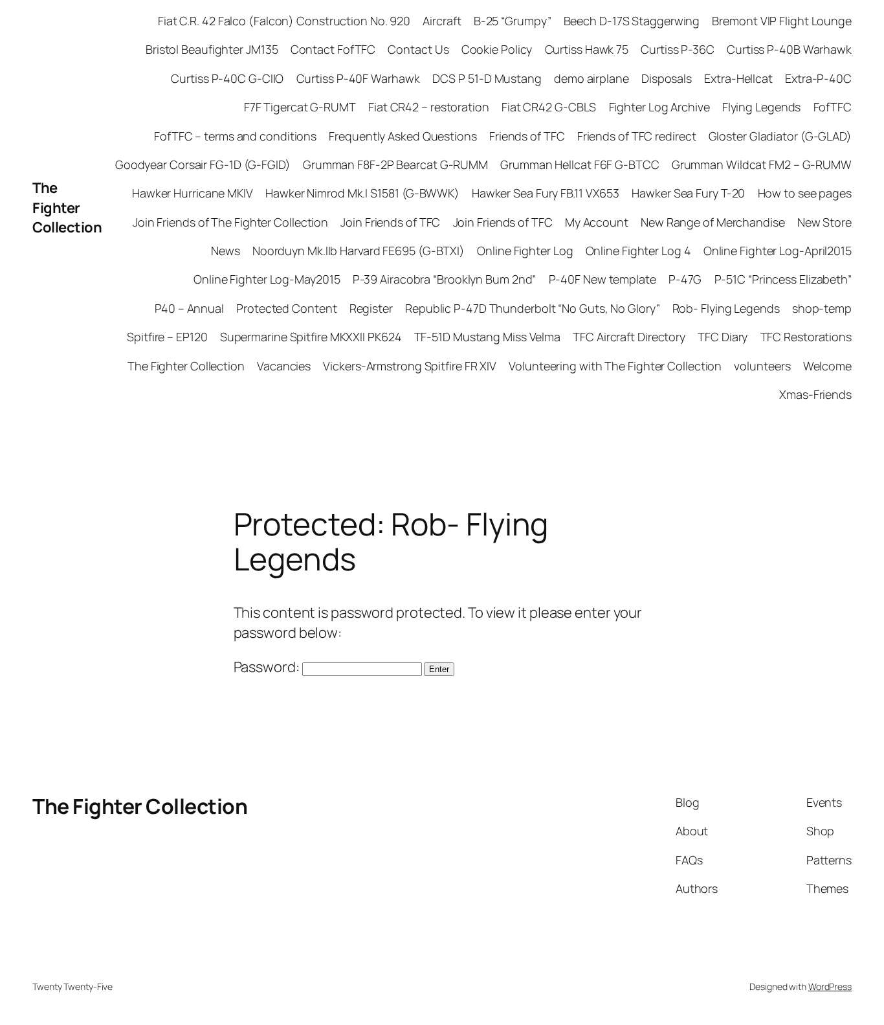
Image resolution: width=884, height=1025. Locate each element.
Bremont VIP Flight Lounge (782, 20)
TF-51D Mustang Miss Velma (487, 336)
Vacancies (284, 366)
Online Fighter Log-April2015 (777, 250)
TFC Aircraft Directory (629, 336)
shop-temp (822, 308)
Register (371, 308)
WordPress (830, 986)
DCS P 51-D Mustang (487, 78)
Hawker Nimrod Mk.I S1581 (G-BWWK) (362, 193)
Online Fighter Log (525, 250)
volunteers (762, 366)
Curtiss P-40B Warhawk (789, 49)
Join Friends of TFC (390, 222)
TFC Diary (722, 336)
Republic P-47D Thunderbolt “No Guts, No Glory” (532, 308)
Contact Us (418, 49)
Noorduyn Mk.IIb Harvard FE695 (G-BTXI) (358, 250)
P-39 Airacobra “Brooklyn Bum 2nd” (444, 279)
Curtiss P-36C (677, 49)
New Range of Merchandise (713, 222)
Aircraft (442, 20)
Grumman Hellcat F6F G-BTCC (579, 164)
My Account (596, 222)
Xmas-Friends (815, 394)
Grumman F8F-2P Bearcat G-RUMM (395, 164)
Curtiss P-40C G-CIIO (227, 78)
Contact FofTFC (333, 49)
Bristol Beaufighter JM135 (212, 49)
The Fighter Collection (67, 208)
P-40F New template (602, 279)
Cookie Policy (497, 49)
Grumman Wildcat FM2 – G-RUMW (762, 164)
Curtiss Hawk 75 (587, 49)
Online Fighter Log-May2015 (266, 279)
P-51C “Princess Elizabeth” (783, 279)
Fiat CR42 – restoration (428, 107)
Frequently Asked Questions (402, 136)
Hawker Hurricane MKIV (192, 193)
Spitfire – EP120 (167, 336)
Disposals (666, 78)
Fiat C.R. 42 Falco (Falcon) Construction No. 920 (284, 20)
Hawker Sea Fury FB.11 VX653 (545, 193)
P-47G (685, 279)
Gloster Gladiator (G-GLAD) (780, 136)
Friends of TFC (527, 136)
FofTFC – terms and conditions (235, 136)
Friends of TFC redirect (636, 136)
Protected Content (286, 308)
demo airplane (591, 78)
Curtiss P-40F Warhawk (358, 78)
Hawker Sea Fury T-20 (688, 193)
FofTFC (832, 107)
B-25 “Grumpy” (512, 20)
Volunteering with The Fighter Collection (615, 366)
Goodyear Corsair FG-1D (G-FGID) (203, 164)
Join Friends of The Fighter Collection (230, 222)
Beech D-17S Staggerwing (632, 20)
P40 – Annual (189, 308)
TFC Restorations (806, 336)
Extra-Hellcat (738, 78)
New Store (824, 222)
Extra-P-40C (818, 78)
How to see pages (805, 193)
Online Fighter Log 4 (638, 250)
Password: (268, 667)
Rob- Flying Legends (726, 308)
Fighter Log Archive (659, 107)
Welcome (827, 366)
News (225, 250)
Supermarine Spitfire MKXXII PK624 (311, 336)
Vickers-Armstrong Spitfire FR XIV (409, 366)
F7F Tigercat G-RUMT (300, 107)
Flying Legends (761, 107)
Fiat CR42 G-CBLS (549, 107)
